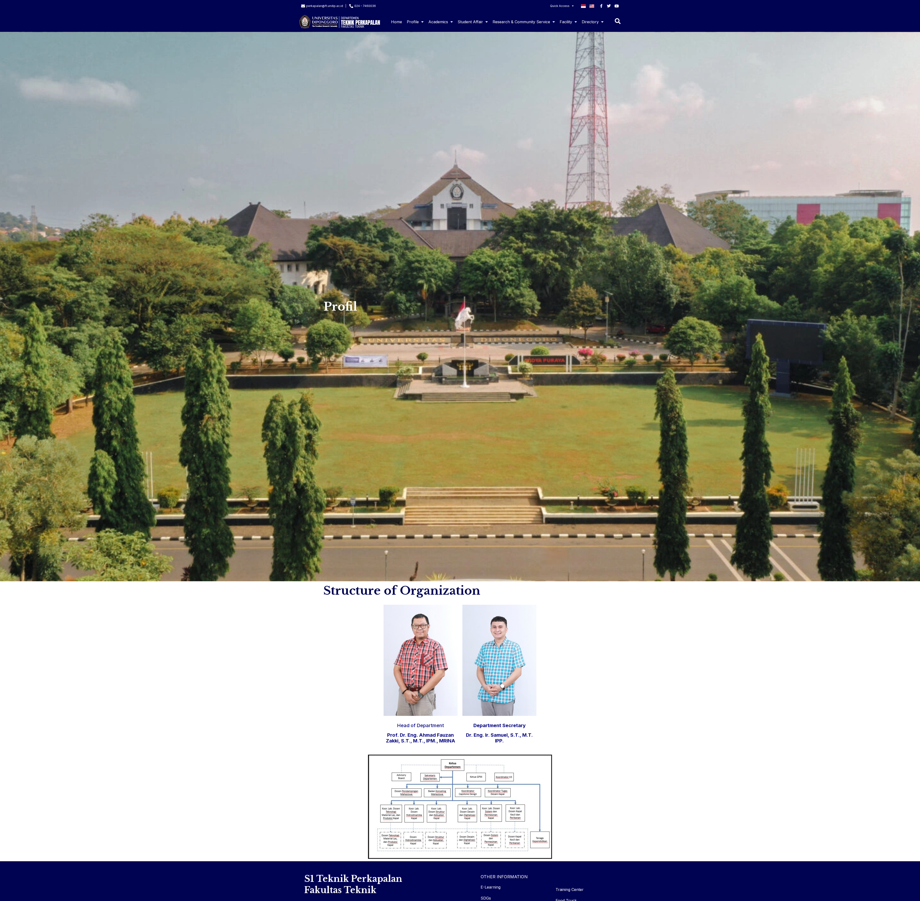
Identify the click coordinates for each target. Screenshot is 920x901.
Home (396, 21)
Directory (590, 21)
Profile (413, 21)
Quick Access (559, 6)
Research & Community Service (521, 21)
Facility (566, 21)
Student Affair (470, 21)
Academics (438, 21)
